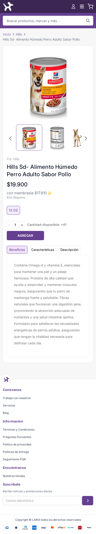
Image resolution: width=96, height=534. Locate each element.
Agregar (25, 235)
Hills (19, 34)
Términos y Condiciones (18, 429)
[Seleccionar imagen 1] (29, 137)
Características (42, 250)
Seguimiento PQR (14, 459)
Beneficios (17, 250)
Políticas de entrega (16, 452)
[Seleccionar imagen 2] (57, 137)
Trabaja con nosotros (17, 398)
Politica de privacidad (17, 444)
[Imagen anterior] (10, 138)
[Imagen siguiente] (85, 138)
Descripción (69, 250)
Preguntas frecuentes (17, 437)
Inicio (7, 34)
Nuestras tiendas (14, 476)
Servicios (9, 405)
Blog (6, 413)
